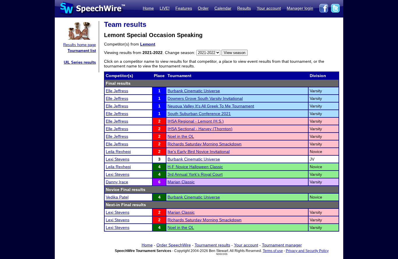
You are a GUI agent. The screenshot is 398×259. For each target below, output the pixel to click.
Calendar (222, 8)
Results (244, 8)
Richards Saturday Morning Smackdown (205, 144)
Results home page (79, 45)
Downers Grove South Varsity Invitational (205, 98)
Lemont (147, 44)
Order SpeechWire (173, 245)
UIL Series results (80, 62)
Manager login (300, 8)
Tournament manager (282, 245)
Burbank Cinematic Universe (194, 90)
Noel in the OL (181, 136)
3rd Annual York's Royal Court (195, 174)
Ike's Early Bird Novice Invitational (199, 151)
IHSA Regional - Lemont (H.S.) (196, 121)
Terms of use (273, 251)
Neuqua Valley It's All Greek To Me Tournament (211, 106)
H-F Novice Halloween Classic (195, 166)
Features (183, 8)
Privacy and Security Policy (307, 251)
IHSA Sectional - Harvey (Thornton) (200, 128)
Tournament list (82, 50)
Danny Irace (117, 182)
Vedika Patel (117, 197)
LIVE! (165, 8)
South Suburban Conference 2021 (199, 113)
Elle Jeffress (117, 90)
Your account (269, 8)
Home (148, 8)
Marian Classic (181, 182)
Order (203, 8)
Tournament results (212, 245)
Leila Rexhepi (118, 151)
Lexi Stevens (117, 159)
